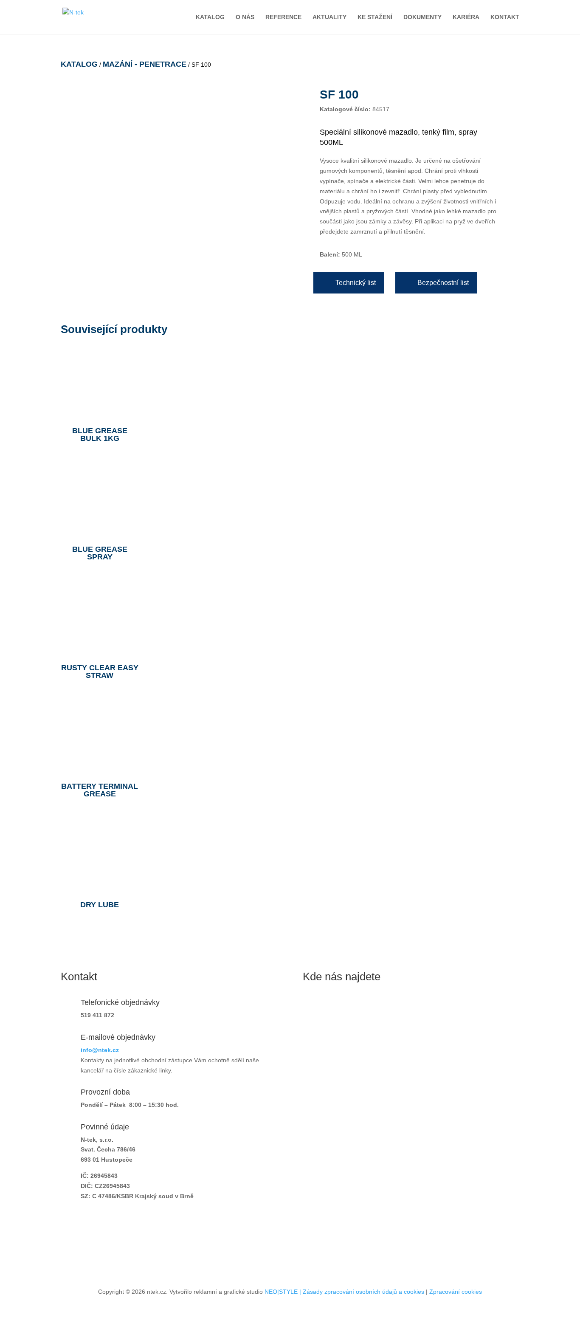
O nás (245, 17)
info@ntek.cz (100, 1050)
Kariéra (466, 17)
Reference (283, 17)
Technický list (355, 282)
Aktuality (329, 17)
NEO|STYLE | (284, 1291)
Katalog (210, 17)
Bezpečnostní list (443, 282)
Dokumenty (422, 17)
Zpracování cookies (455, 1291)
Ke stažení (375, 17)
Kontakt (504, 17)
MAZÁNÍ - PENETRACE (144, 64)
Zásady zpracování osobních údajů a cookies (363, 1291)
